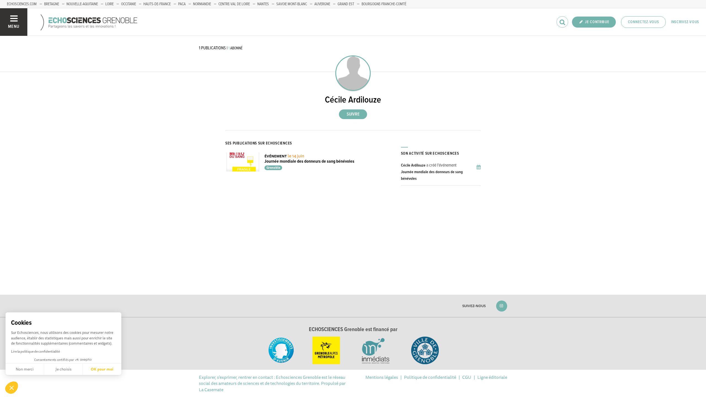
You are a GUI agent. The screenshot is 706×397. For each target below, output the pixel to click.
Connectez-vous (643, 22)
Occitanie (128, 4)
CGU (466, 377)
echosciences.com (22, 4)
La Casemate (211, 389)
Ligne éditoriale (492, 377)
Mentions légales (381, 377)
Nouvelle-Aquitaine (82, 4)
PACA (182, 4)
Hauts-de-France (157, 4)
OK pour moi (102, 369)
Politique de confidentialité (430, 377)
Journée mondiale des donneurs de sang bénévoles (309, 161)
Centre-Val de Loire (234, 4)
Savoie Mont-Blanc (291, 4)
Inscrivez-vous (685, 22)
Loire (109, 4)
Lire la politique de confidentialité (35, 351)
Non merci (25, 369)
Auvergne (322, 4)
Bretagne (51, 4)
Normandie (202, 4)
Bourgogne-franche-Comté (384, 4)
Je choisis (63, 369)
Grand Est (346, 4)
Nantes (263, 4)
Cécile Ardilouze (413, 165)
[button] (11, 387)
